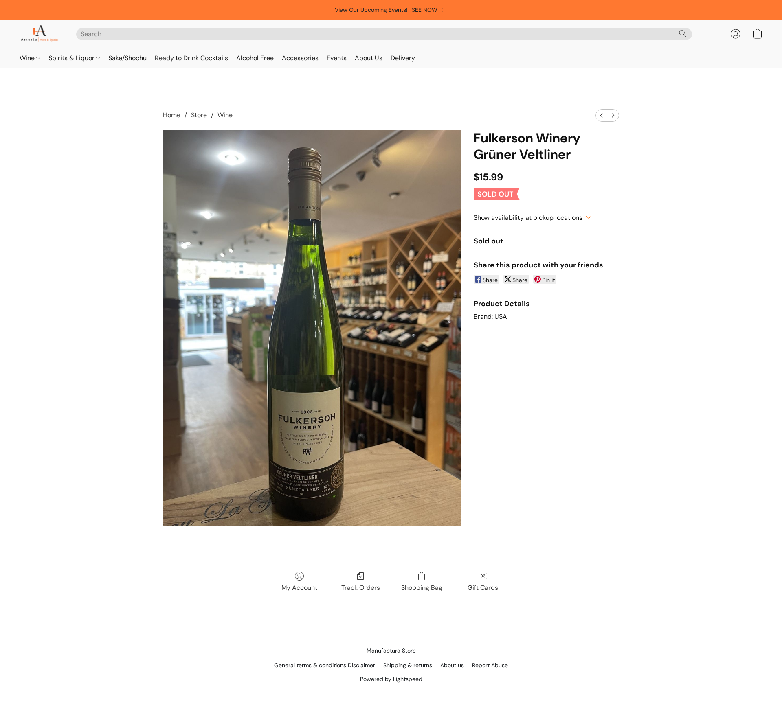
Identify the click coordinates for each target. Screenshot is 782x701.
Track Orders (360, 587)
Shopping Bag (421, 587)
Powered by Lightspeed (391, 679)
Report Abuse (490, 665)
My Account (299, 587)
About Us (368, 58)
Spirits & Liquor (72, 58)
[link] (430, 10)
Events (337, 58)
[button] (40, 34)
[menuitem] (601, 115)
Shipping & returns (407, 665)
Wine (28, 58)
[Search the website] (683, 33)
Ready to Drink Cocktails (191, 58)
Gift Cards (483, 587)
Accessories (300, 58)
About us (452, 665)
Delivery (403, 58)
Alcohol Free (255, 58)
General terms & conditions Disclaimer (324, 665)
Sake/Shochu (127, 58)
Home (171, 115)
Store (199, 115)
